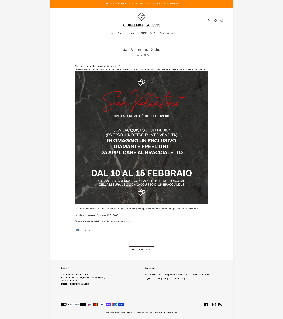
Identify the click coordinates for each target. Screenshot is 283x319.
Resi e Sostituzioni (152, 274)
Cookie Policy (179, 278)
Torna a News (143, 249)
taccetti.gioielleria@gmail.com (75, 284)
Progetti (147, 278)
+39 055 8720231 (73, 281)
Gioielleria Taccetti (118, 312)
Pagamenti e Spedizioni (176, 274)
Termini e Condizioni (201, 274)
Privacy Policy (161, 278)
